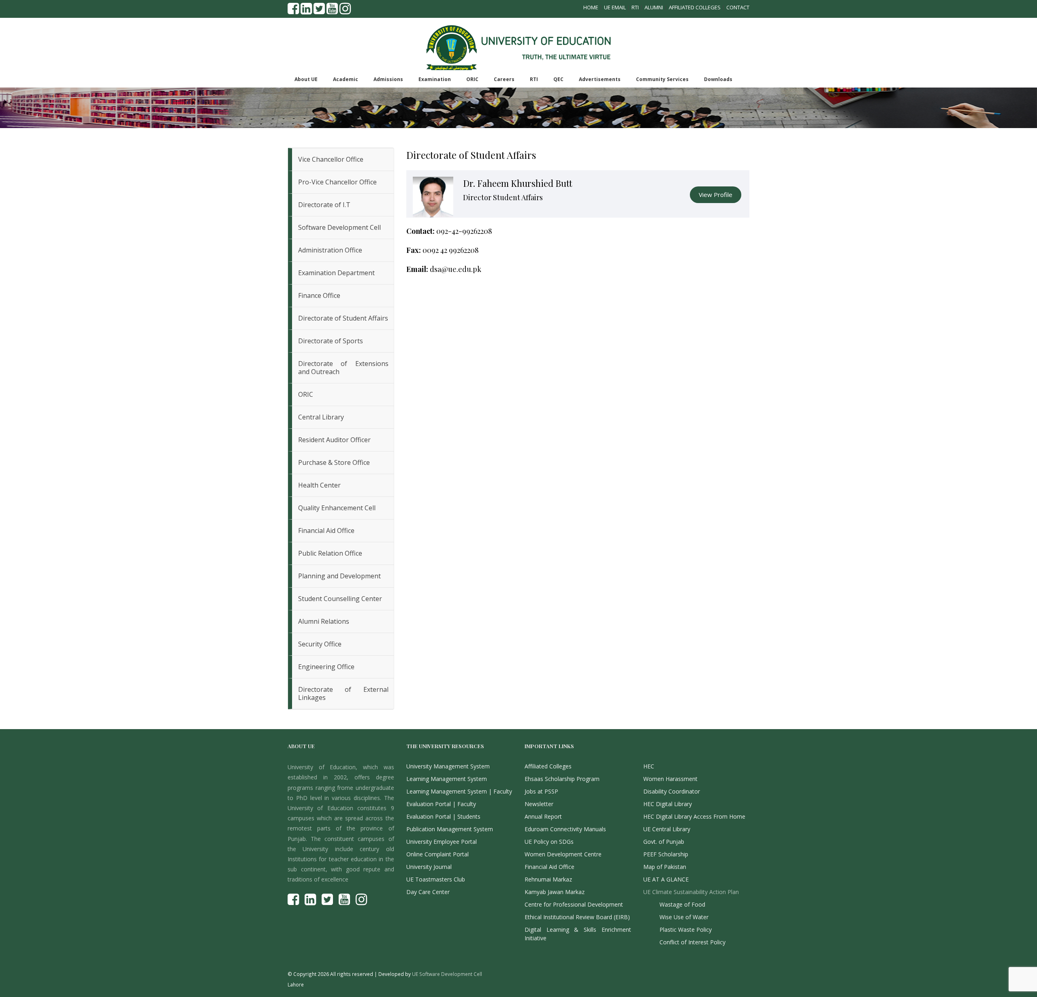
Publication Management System (449, 829)
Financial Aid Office (326, 530)
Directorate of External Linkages (343, 693)
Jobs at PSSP (541, 791)
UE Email (615, 7)
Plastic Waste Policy (685, 929)
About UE (306, 79)
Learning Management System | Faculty (459, 791)
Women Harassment (670, 779)
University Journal (429, 867)
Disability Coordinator (671, 791)
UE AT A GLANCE (666, 879)
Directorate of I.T (324, 204)
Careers (504, 79)
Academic (345, 79)
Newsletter (539, 804)
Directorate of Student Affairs (343, 318)
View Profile (715, 194)
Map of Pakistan (664, 867)
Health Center (319, 485)
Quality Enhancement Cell (337, 507)
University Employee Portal (441, 841)
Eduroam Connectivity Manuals (565, 829)
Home (590, 7)
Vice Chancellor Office (330, 159)
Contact (737, 7)
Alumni (653, 7)
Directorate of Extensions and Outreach (343, 367)
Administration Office (330, 250)
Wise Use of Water (683, 917)
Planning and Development (339, 575)
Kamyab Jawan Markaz (555, 892)
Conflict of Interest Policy (692, 942)
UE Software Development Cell (447, 974)
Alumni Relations (323, 621)
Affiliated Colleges (695, 7)
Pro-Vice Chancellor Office (337, 182)
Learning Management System (446, 779)
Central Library (321, 417)
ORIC (472, 79)
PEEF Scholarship (665, 854)
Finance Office (319, 295)
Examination (434, 79)
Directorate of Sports (330, 340)
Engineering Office (326, 666)
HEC (648, 766)
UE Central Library (666, 829)
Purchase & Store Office (334, 462)
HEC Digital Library (667, 804)
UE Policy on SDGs (549, 841)
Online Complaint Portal (437, 854)
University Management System (448, 766)
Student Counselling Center (340, 598)
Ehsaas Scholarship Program (562, 779)
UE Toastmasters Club (435, 879)
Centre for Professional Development (574, 904)
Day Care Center (428, 892)
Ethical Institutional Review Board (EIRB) (577, 917)
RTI (635, 7)
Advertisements (600, 79)
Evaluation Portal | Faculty (441, 804)
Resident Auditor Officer (334, 439)
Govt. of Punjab (663, 841)
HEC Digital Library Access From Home (694, 816)
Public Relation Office (330, 553)
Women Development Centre (563, 854)
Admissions (388, 79)
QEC (558, 79)
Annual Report (543, 816)
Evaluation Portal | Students (443, 816)
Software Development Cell (339, 227)
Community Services (662, 79)
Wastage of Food (682, 904)
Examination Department (336, 272)
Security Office (319, 644)
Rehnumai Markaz (548, 879)
